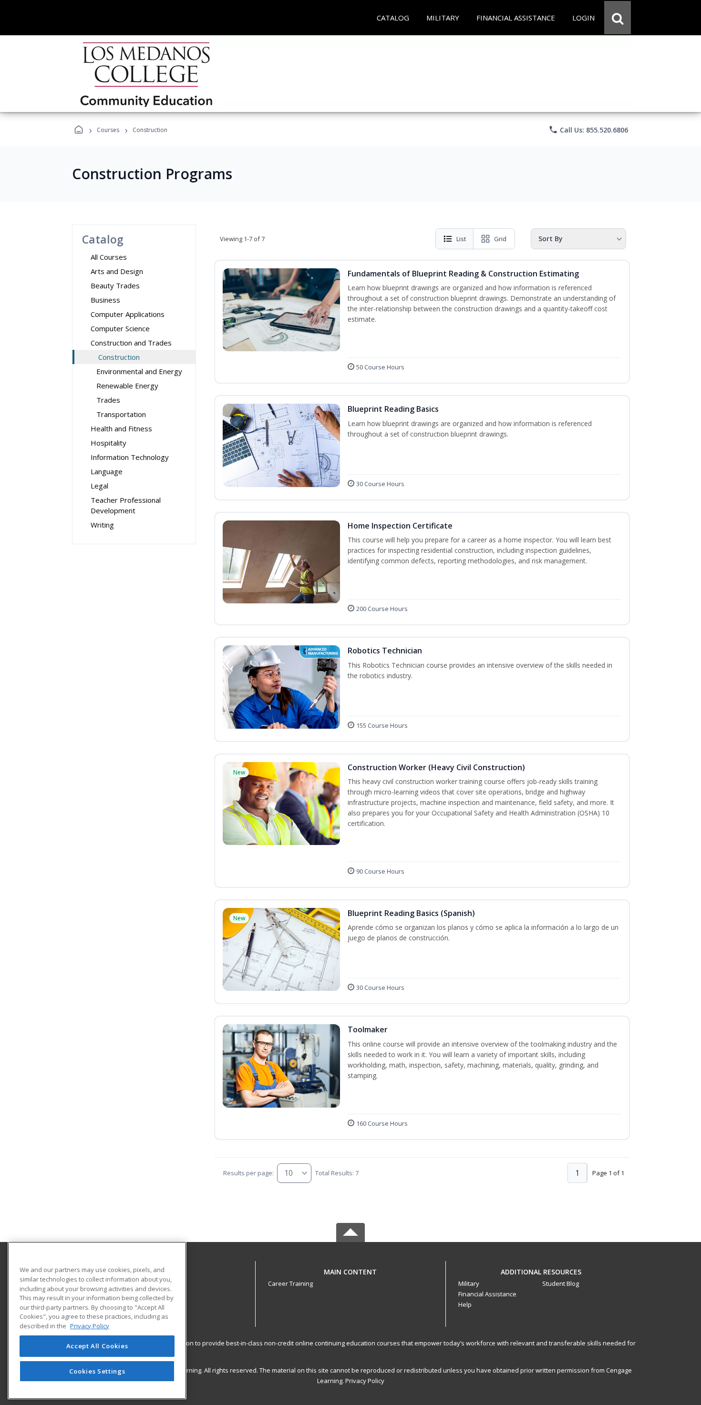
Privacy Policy (364, 1380)
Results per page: (248, 1173)
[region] (97, 1320)
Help (465, 1304)
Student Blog (560, 1283)
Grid (500, 238)
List (461, 238)
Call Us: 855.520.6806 (588, 129)
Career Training (290, 1283)
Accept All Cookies (97, 1346)
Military (468, 1283)
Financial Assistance (487, 1294)
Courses (108, 130)
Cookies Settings (97, 1370)
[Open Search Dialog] (617, 17)
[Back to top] (350, 1277)
